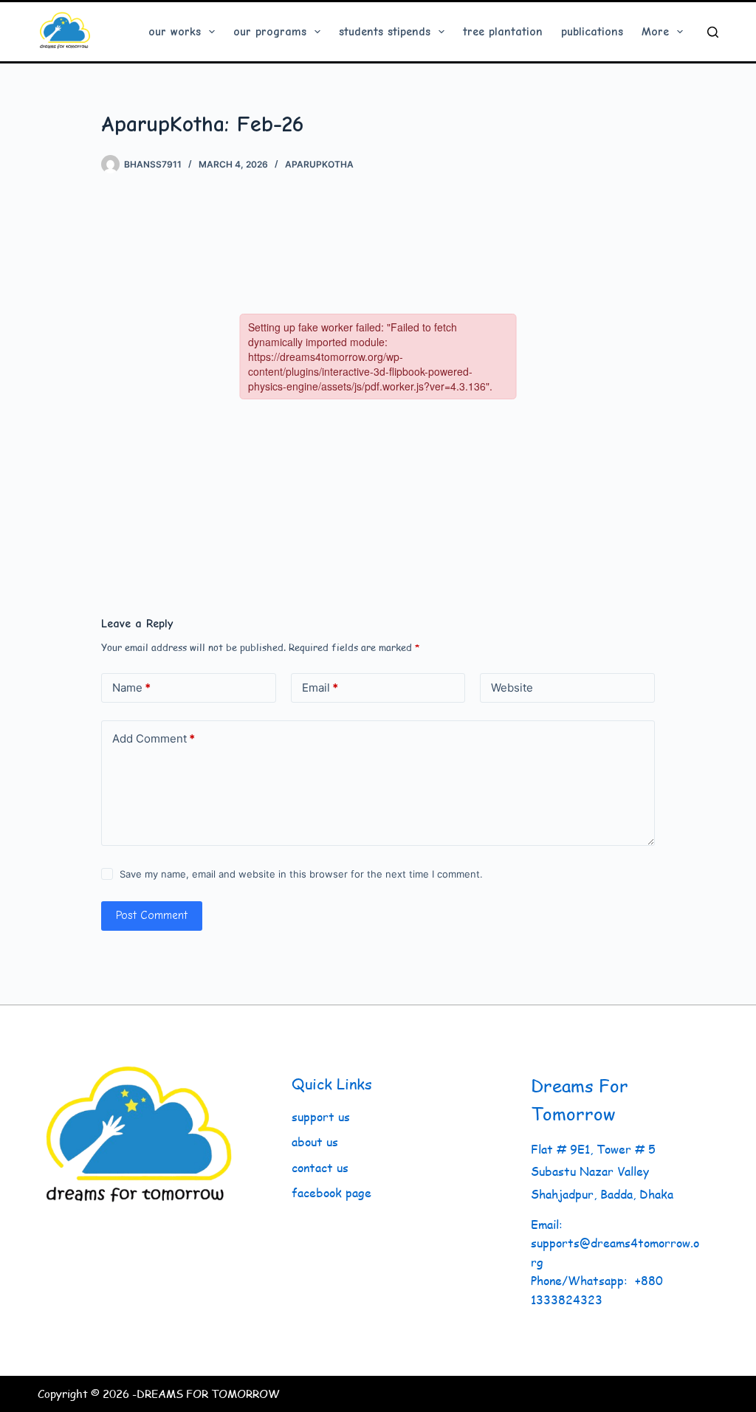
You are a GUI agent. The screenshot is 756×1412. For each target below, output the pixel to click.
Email (320, 688)
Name (131, 688)
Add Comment (153, 738)
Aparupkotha (319, 164)
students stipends (384, 31)
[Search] (712, 32)
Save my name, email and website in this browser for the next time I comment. (301, 874)
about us (315, 1141)
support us (321, 1116)
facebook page (331, 1192)
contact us (320, 1167)
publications (592, 31)
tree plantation (503, 31)
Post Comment (152, 915)
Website (512, 688)
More (655, 31)
